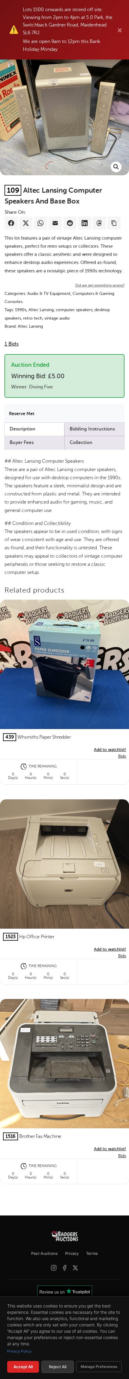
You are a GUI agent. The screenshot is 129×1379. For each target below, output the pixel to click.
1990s (20, 310)
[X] (75, 1268)
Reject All (57, 1366)
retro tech (32, 318)
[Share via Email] (55, 223)
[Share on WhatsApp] (40, 223)
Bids (11, 344)
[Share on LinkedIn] (84, 223)
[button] (116, 166)
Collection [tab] (81, 442)
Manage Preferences (99, 1366)
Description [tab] (22, 429)
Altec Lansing (41, 310)
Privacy (72, 1253)
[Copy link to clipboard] (114, 223)
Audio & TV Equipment (48, 293)
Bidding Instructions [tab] (92, 429)
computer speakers (74, 310)
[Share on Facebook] (11, 223)
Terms (92, 1253)
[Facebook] (65, 1268)
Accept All (23, 1366)
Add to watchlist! (110, 749)
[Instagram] (54, 1268)
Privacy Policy (19, 1351)
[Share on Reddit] (69, 223)
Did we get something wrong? (99, 285)
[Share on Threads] (99, 223)
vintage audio (57, 318)
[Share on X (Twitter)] (25, 223)
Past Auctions (44, 1253)
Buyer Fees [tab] (22, 442)
